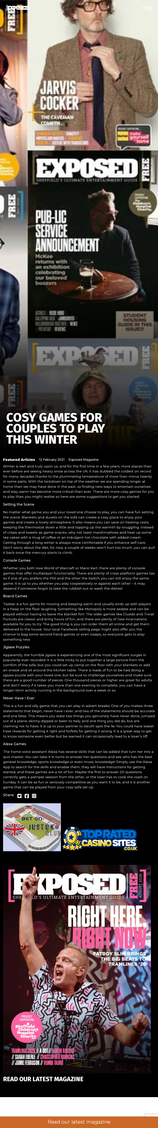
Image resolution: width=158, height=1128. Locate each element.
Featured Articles (19, 460)
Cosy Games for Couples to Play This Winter (55, 428)
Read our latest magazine (79, 1122)
